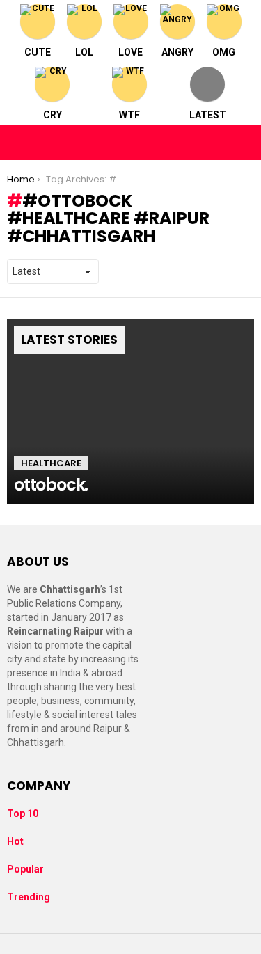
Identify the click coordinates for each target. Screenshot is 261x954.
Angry (177, 52)
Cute (37, 52)
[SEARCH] (243, 142)
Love (130, 52)
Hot (15, 841)
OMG (223, 52)
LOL (84, 52)
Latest (207, 114)
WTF (129, 114)
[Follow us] (214, 142)
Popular (25, 869)
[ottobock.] (130, 411)
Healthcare (51, 463)
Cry (52, 114)
